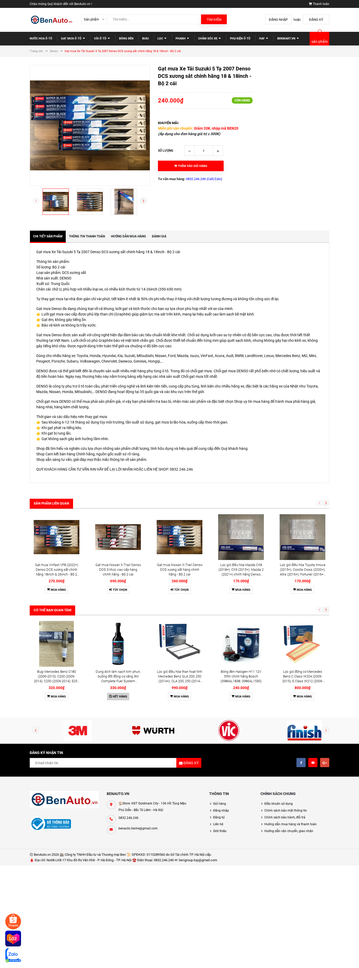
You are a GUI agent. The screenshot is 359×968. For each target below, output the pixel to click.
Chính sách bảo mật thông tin (285, 810)
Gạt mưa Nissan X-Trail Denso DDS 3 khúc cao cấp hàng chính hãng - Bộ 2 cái (118, 569)
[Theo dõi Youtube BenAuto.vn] (312, 762)
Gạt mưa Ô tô (71, 38)
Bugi (145, 38)
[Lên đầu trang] (338, 958)
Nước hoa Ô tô (41, 38)
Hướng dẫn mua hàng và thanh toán (290, 824)
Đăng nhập (278, 20)
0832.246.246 (129, 818)
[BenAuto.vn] (64, 799)
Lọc (160, 38)
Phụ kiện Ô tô (240, 38)
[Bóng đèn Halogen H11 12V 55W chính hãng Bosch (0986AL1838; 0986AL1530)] (241, 644)
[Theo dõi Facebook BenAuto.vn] (301, 762)
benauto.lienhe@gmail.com (138, 828)
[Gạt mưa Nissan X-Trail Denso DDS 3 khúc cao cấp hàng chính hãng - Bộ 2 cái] (118, 537)
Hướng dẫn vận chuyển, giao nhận (288, 831)
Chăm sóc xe (208, 38)
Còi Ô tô (100, 38)
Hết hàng (119, 696)
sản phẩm (319, 41)
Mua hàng (58, 590)
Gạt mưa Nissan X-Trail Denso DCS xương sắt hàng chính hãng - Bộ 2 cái (179, 569)
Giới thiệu (220, 831)
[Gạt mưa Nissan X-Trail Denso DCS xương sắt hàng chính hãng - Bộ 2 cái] (179, 537)
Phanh (181, 38)
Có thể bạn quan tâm (52, 610)
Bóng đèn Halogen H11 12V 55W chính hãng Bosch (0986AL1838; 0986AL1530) (240, 676)
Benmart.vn (286, 38)
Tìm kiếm (214, 20)
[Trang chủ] (51, 19)
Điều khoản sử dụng (278, 804)
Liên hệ (218, 824)
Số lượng (165, 150)
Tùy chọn (119, 590)
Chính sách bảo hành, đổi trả (284, 817)
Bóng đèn (126, 38)
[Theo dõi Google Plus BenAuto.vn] (324, 762)
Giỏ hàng (219, 804)
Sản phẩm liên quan (51, 503)
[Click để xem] (90, 125)
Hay (262, 38)
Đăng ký (316, 20)
